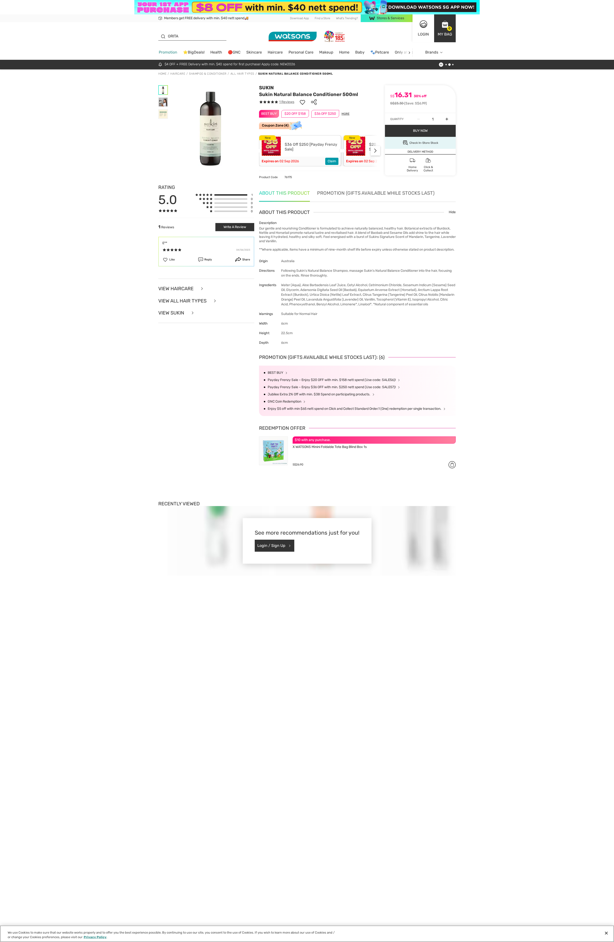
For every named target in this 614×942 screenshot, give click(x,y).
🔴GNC (234, 52)
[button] (445, 28)
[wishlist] (302, 102)
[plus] (446, 119)
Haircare (275, 52)
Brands (431, 52)
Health (216, 52)
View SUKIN (171, 312)
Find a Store (322, 18)
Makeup (326, 52)
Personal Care (301, 52)
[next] (409, 52)
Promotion (168, 52)
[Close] (606, 933)
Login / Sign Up (271, 545)
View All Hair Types (183, 300)
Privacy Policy (95, 937)
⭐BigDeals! (194, 52)
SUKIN (266, 88)
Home (344, 52)
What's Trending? (347, 18)
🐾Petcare (379, 52)
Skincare (254, 52)
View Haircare (176, 288)
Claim (332, 161)
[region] (307, 933)
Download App (299, 18)
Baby (360, 52)
